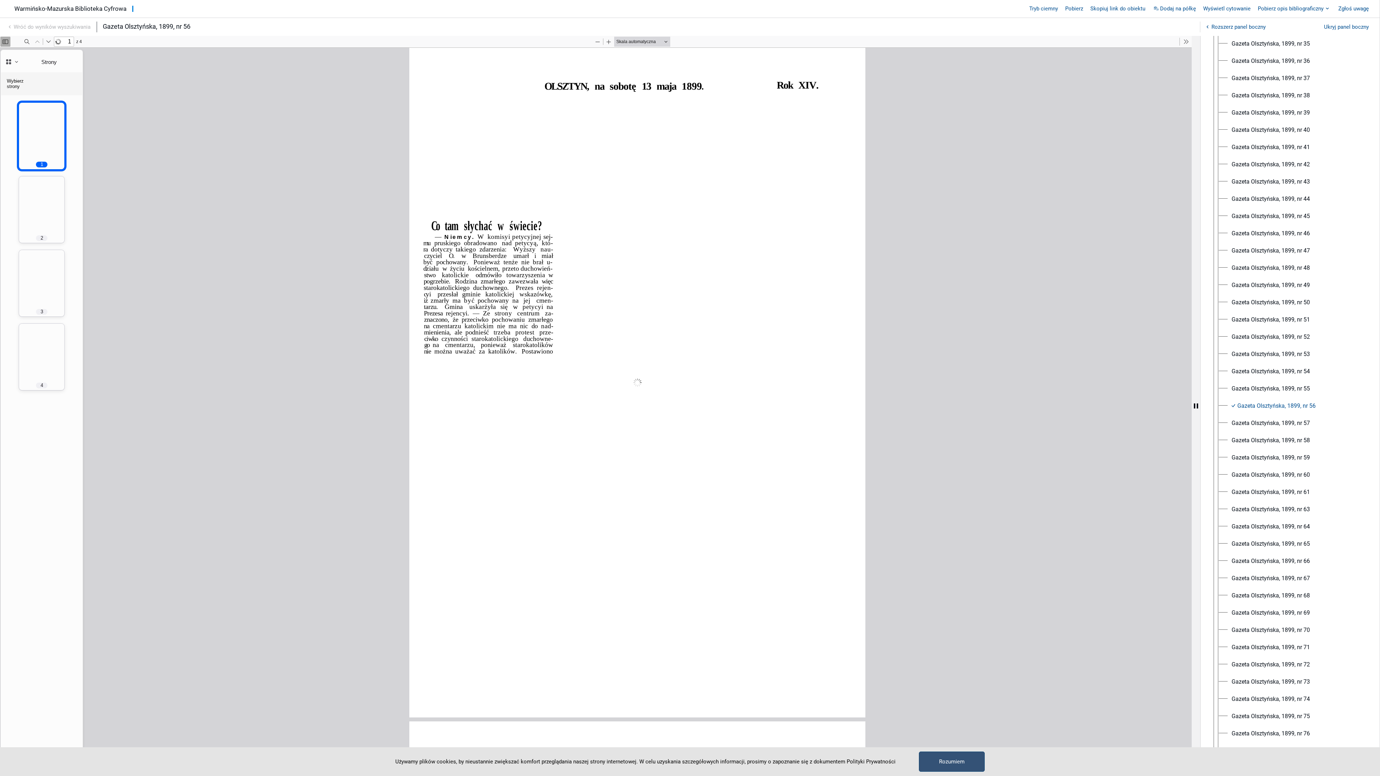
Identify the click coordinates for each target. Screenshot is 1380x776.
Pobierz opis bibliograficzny (1291, 8)
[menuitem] (1271, 44)
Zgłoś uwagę (1353, 8)
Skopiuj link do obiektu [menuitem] (1117, 8)
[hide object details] (1196, 406)
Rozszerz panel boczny (1238, 27)
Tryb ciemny (1043, 8)
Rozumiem (952, 761)
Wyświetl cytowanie (1227, 8)
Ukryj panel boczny (1346, 27)
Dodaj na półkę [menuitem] (1178, 8)
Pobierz (1074, 8)
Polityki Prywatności (871, 761)
